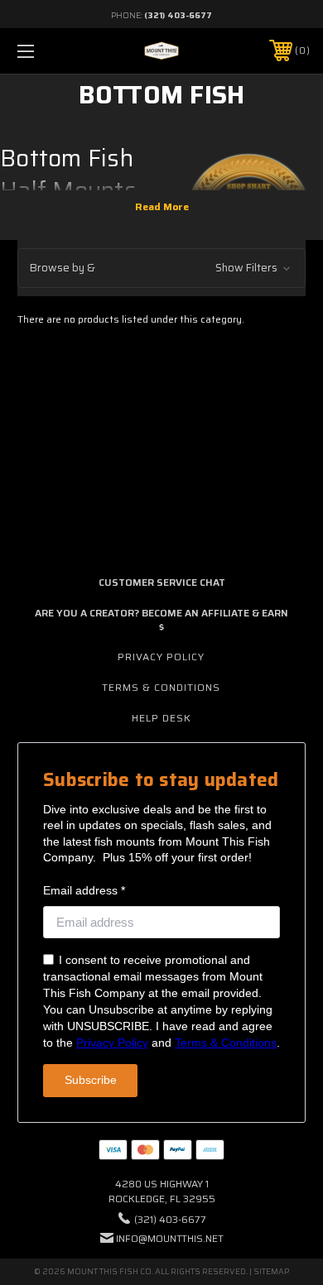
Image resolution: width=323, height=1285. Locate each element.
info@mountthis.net (170, 1238)
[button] (161, 268)
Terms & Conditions (161, 687)
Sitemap (271, 1271)
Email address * (84, 890)
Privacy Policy (161, 656)
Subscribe (91, 1079)
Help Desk (161, 718)
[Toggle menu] (46, 51)
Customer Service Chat (162, 582)
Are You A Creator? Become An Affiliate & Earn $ (161, 620)
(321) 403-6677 (178, 15)
